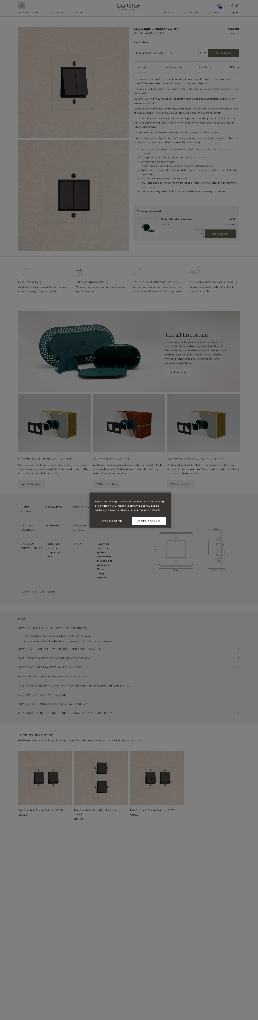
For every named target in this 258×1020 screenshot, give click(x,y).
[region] (130, 510)
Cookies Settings (111, 520)
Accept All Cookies (148, 520)
